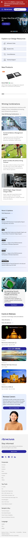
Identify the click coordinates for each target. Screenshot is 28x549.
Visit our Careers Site (14, 408)
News (3, 471)
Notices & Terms (5, 532)
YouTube (3, 457)
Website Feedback (6, 533)
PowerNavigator (5, 499)
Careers (3, 467)
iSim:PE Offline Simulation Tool (8, 495)
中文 (2, 526)
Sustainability (4, 473)
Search (20, 9)
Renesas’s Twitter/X (6, 457)
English (3, 524)
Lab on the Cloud (5, 501)
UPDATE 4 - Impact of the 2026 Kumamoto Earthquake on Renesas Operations (14, 3)
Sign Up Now (14, 451)
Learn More (6, 24)
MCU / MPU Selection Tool (7, 493)
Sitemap (24, 532)
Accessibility (19, 532)
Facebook (9, 457)
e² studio (3, 486)
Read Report (14, 305)
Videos (3, 479)
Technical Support (5, 510)
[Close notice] (26, 2)
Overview (4, 464)
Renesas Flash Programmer (7, 491)
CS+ (2, 488)
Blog (2, 477)
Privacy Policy (12, 532)
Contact (3, 475)
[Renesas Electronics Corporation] (8, 9)
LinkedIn (15, 457)
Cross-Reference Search (7, 504)
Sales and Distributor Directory (8, 517)
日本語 (3, 528)
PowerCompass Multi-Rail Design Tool (10, 497)
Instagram (12, 457)
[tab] (11, 31)
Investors (3, 469)
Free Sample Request (6, 513)
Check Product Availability (7, 515)
